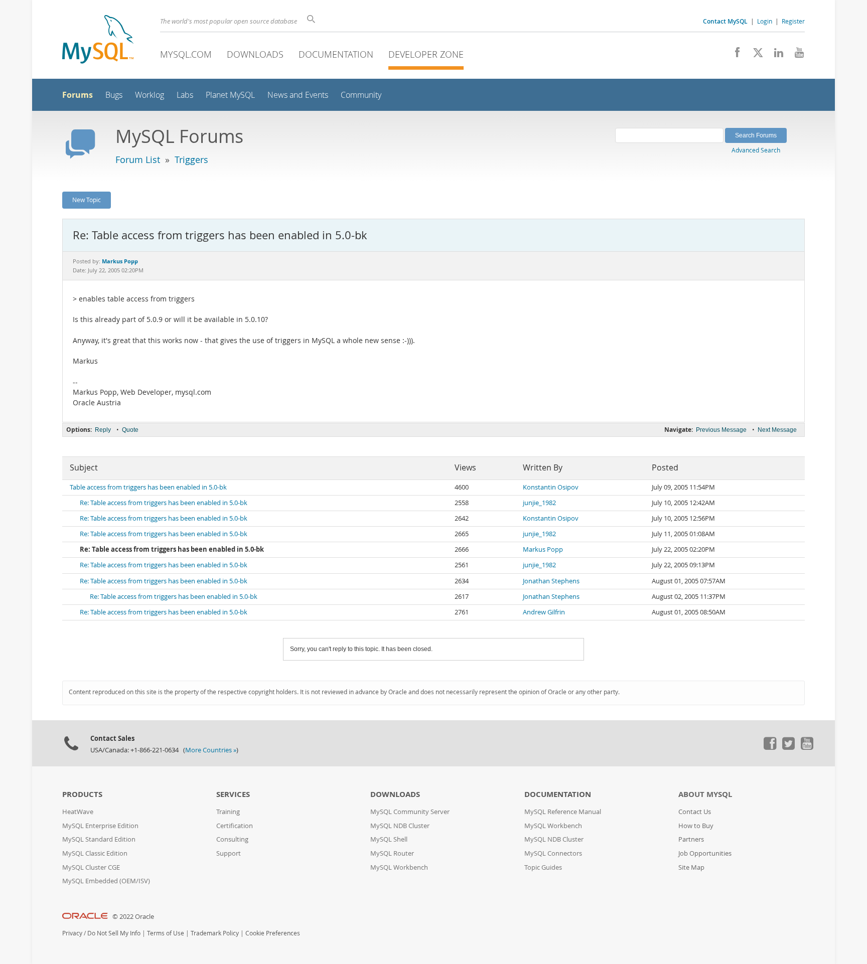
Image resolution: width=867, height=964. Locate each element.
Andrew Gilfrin (544, 612)
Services (233, 794)
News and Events (297, 95)
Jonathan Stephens (551, 581)
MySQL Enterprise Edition (100, 826)
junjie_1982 (539, 503)
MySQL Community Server (410, 812)
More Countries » (210, 750)
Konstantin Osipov (551, 487)
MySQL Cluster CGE (91, 867)
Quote (130, 429)
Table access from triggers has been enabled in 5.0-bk (148, 487)
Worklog (149, 95)
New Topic (86, 200)
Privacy (72, 933)
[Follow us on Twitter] (788, 747)
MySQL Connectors (553, 853)
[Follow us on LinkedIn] (775, 55)
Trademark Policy (215, 933)
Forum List (137, 159)
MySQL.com (186, 54)
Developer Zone (426, 54)
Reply (103, 429)
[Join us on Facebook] (734, 55)
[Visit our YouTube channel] (795, 55)
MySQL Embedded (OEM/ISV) (106, 881)
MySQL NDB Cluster (399, 826)
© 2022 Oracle (133, 916)
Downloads (255, 54)
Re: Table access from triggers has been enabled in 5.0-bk (163, 503)
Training (228, 812)
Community (361, 95)
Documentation (336, 54)
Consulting (232, 839)
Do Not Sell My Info (113, 933)
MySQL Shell (388, 839)
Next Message (777, 429)
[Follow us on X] (754, 55)
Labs (185, 95)
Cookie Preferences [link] (272, 933)
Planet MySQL (230, 95)
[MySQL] (97, 40)
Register (793, 21)
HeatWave (77, 812)
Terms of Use (165, 933)
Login (764, 21)
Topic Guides (543, 867)
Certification (234, 826)
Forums (77, 94)
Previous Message (721, 429)
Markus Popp (543, 549)
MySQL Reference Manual (562, 812)
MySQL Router (392, 853)
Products (82, 794)
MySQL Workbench (399, 867)
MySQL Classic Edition (94, 853)
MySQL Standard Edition (98, 839)
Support (228, 853)
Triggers (191, 159)
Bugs (113, 95)
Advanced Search (756, 150)
